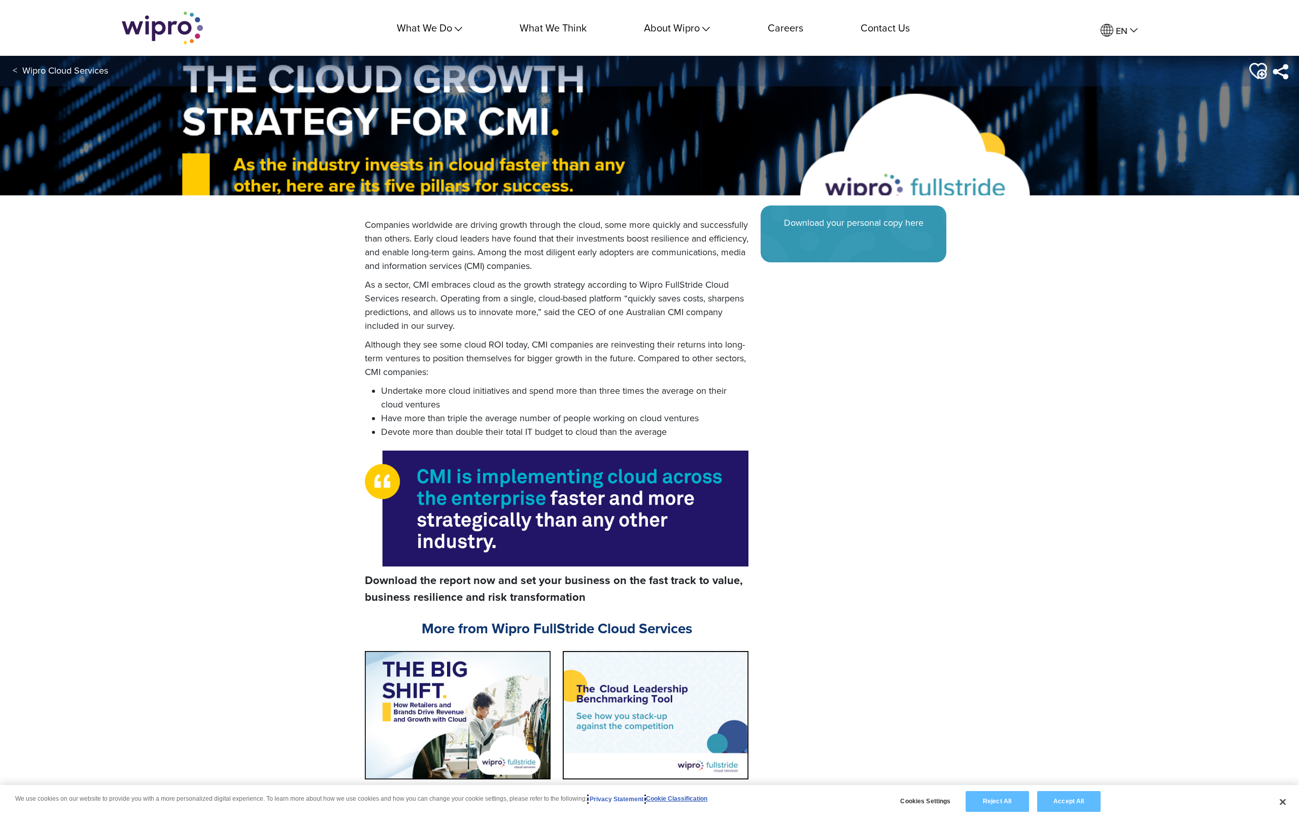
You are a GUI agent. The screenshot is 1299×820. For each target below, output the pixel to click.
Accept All (1068, 801)
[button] (1257, 71)
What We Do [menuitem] (424, 27)
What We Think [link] (553, 27)
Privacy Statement (616, 799)
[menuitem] (1119, 30)
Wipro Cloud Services (65, 70)
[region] (649, 802)
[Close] (1283, 802)
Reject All (997, 801)
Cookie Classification (676, 799)
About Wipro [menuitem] (672, 27)
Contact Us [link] (885, 27)
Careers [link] (785, 27)
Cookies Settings (925, 801)
